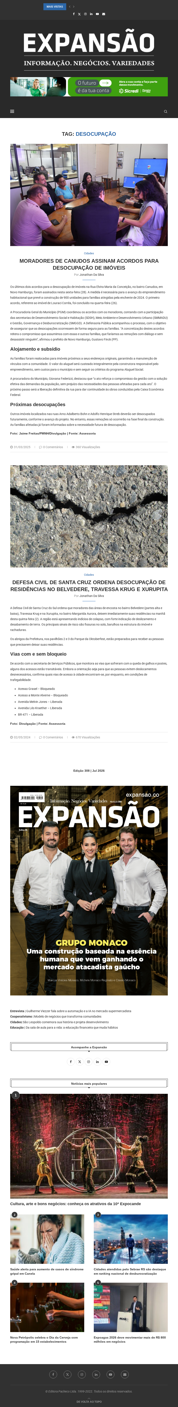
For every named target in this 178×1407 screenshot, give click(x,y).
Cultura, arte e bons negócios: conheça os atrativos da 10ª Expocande (75, 1204)
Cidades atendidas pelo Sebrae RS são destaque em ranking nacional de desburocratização (130, 1271)
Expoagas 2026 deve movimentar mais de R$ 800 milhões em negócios (130, 1340)
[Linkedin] (91, 14)
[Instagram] (85, 14)
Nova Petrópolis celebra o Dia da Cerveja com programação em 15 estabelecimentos (44, 1340)
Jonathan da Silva (91, 274)
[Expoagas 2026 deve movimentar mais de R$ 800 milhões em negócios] (131, 1307)
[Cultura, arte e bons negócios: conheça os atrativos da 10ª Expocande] (89, 1146)
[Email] (103, 14)
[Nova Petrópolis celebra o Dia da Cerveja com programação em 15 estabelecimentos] (47, 1307)
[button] (69, 6)
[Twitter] (79, 14)
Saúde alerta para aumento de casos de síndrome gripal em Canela (47, 1271)
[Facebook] (73, 14)
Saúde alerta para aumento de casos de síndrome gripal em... (89, 6)
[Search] (165, 111)
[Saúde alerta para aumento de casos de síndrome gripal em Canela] (47, 1239)
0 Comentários (53, 447)
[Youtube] (97, 14)
